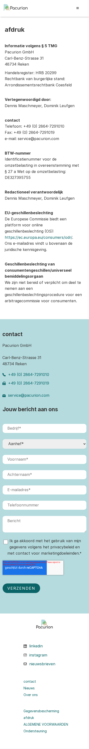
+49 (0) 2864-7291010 (28, 374)
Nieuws (29, 688)
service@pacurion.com (28, 395)
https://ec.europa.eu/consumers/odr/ (38, 237)
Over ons (30, 695)
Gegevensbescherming (41, 711)
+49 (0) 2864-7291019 (28, 383)
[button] (78, 8)
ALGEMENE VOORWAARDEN (45, 724)
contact (29, 681)
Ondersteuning (35, 731)
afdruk (28, 718)
